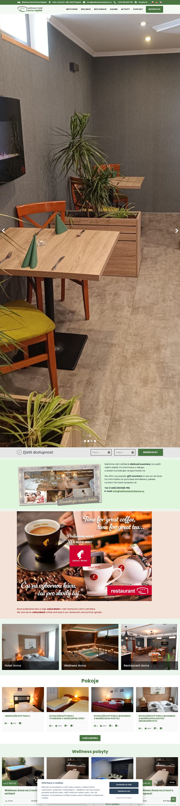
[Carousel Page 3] (92, 441)
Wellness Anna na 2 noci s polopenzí (156, 792)
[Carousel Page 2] (88, 441)
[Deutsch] (157, 2)
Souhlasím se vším (124, 785)
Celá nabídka (90, 738)
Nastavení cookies (124, 798)
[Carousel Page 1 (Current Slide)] (85, 441)
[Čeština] (153, 2)
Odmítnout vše (124, 791)
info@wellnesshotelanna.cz (128, 491)
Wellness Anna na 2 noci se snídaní (23, 792)
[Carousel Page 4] (95, 441)
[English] (161, 2)
